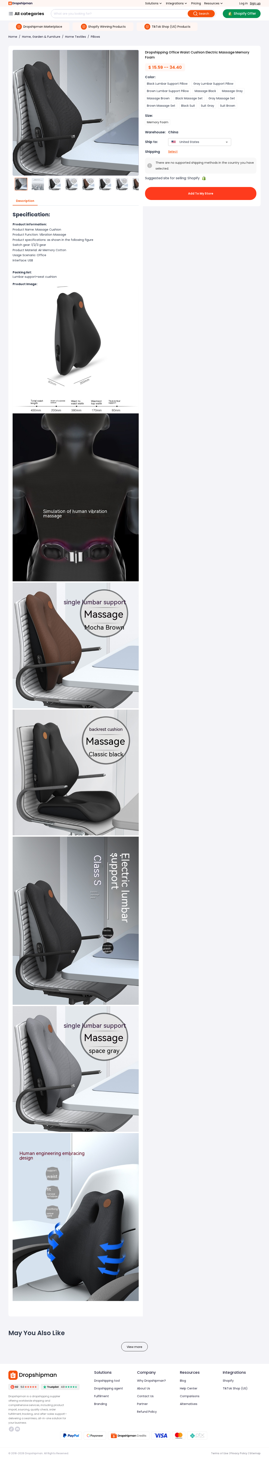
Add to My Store (200, 193)
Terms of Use (219, 1453)
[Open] (227, 142)
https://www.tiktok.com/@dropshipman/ (12, 1429)
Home (12, 37)
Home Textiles (75, 37)
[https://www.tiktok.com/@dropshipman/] (11, 1429)
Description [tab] (25, 201)
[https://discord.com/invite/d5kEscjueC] (17, 1429)
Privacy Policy (238, 1453)
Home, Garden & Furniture (41, 37)
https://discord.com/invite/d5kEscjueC (18, 1429)
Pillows (95, 37)
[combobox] (193, 142)
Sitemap (255, 1453)
